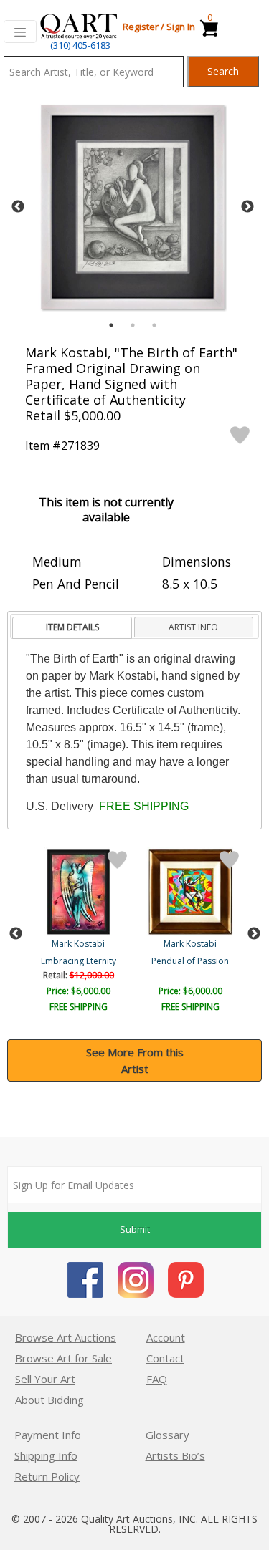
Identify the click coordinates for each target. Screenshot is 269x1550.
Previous (18, 207)
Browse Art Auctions (65, 1337)
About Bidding (49, 1399)
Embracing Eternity (78, 961)
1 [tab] (111, 325)
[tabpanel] (132, 207)
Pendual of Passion (190, 961)
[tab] (72, 628)
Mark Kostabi (78, 944)
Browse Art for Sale (63, 1358)
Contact (165, 1358)
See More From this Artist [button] (135, 1060)
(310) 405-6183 (80, 45)
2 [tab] (133, 325)
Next (247, 207)
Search (223, 71)
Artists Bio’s (175, 1455)
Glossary (167, 1435)
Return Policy (47, 1476)
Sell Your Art (45, 1379)
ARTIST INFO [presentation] (193, 627)
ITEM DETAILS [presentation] (72, 627)
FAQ (156, 1379)
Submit (135, 1229)
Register (141, 26)
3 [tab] (154, 325)
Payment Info (47, 1435)
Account (165, 1337)
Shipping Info (45, 1455)
